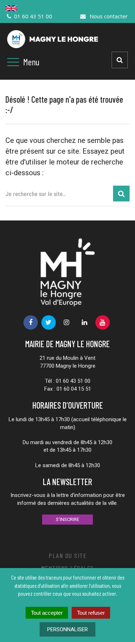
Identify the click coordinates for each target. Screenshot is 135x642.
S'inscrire (67, 519)
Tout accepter (47, 613)
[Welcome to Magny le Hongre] (67, 8)
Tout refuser (91, 613)
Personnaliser (67, 629)
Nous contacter (108, 16)
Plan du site (67, 555)
